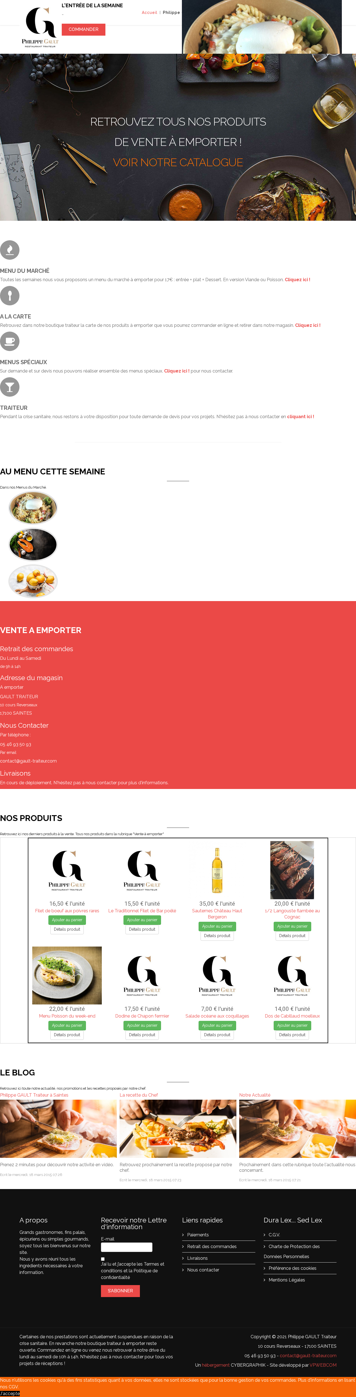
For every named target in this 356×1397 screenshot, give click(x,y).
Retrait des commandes (211, 1246)
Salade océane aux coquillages (217, 1016)
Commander (83, 37)
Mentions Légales (286, 1280)
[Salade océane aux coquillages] (217, 975)
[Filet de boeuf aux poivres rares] (67, 870)
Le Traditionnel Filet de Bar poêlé (142, 910)
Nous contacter (202, 1270)
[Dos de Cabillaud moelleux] (292, 975)
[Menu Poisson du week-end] (67, 975)
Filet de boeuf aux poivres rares (67, 910)
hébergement (216, 1365)
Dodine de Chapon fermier (142, 1016)
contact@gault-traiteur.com (308, 1355)
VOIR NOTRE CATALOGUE (178, 162)
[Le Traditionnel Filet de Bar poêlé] (142, 870)
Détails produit (67, 929)
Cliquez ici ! (297, 279)
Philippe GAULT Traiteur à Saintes (34, 1095)
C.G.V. (274, 1234)
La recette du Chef (139, 1095)
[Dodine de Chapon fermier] (142, 975)
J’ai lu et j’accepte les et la (132, 1270)
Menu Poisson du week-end (67, 1016)
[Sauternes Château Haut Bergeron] (217, 870)
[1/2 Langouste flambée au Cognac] (292, 870)
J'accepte (10, 1393)
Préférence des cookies (292, 1268)
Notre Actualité (254, 1095)
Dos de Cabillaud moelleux (292, 1016)
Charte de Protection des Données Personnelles (292, 1251)
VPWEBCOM (323, 1365)
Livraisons (197, 1258)
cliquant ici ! (300, 416)
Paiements (197, 1234)
